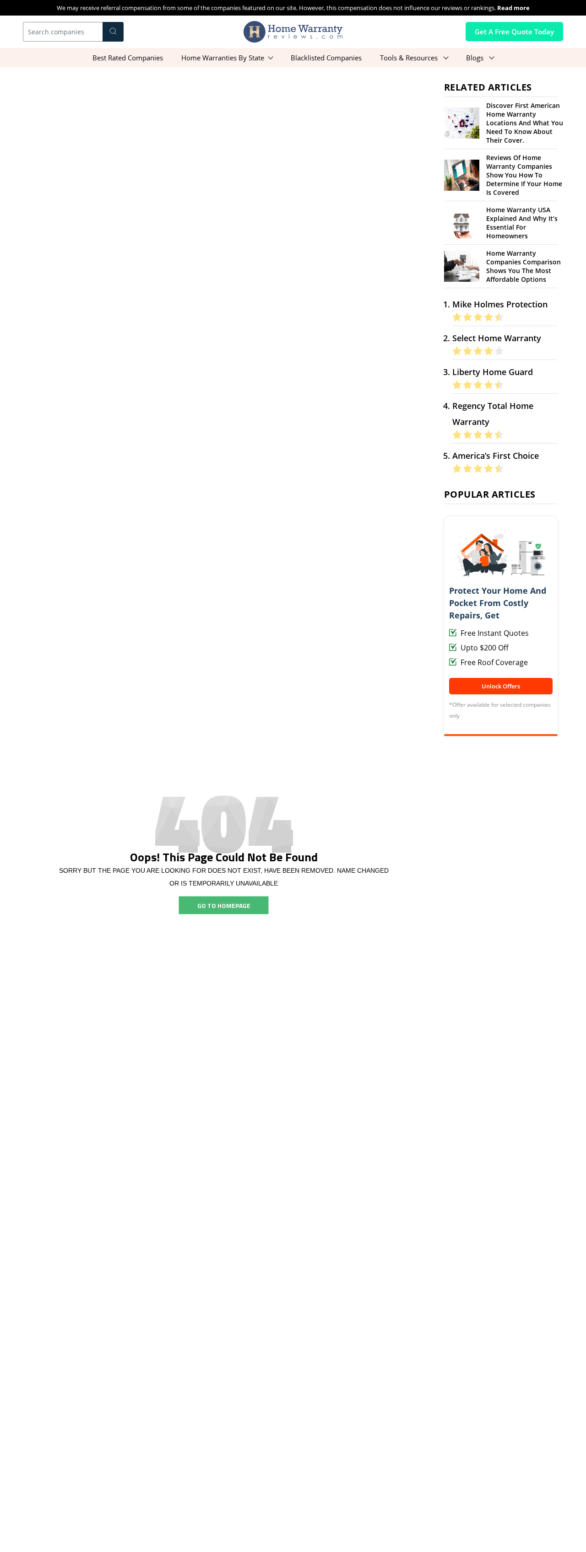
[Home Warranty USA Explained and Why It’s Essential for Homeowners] (462, 222)
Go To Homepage (223, 905)
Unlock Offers (501, 686)
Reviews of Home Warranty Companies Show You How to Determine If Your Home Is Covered (524, 175)
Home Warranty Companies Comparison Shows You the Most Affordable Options (523, 266)
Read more (513, 8)
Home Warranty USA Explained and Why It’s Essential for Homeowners (522, 222)
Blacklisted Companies (326, 57)
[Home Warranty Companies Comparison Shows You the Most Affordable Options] (462, 265)
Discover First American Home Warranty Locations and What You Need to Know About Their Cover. (524, 123)
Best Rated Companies (127, 57)
